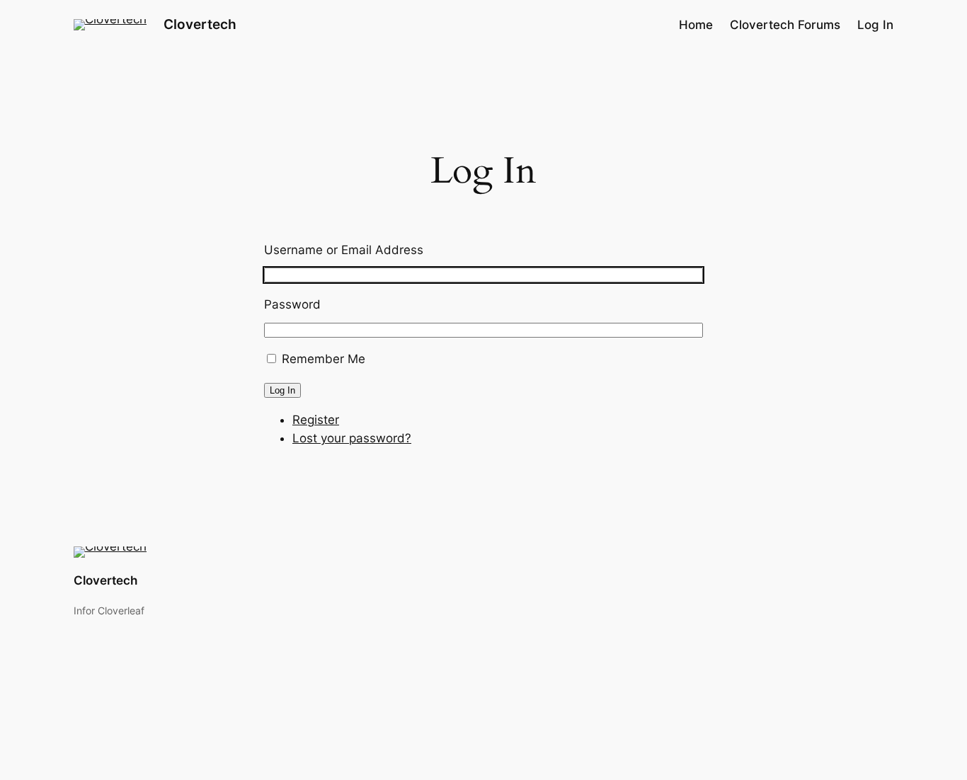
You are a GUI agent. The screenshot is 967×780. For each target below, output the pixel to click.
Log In (282, 390)
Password (292, 304)
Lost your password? (351, 438)
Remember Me (323, 359)
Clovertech (200, 24)
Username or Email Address (343, 250)
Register (315, 420)
